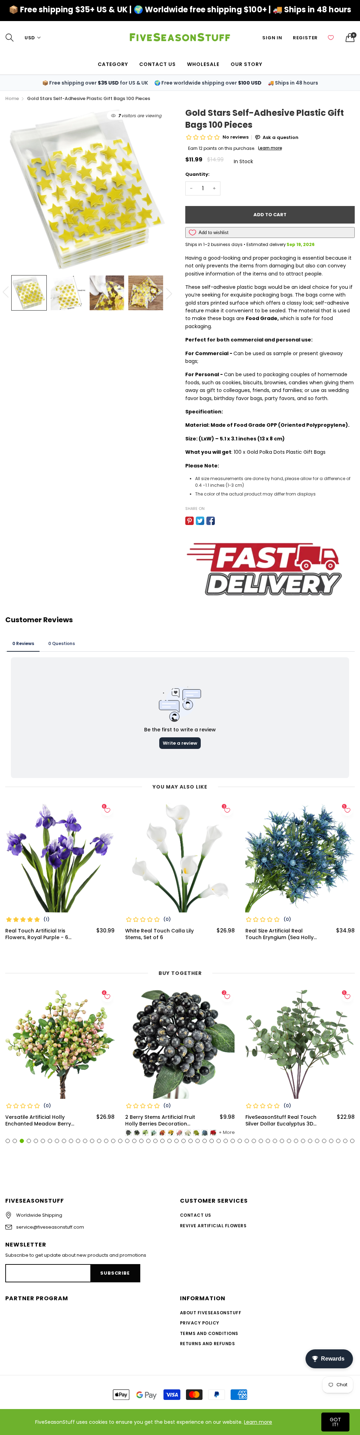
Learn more (258, 1422)
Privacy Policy (199, 1323)
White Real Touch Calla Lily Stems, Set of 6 (159, 934)
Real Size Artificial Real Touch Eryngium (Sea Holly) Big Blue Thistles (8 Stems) (280, 934)
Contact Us (195, 1215)
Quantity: (197, 174)
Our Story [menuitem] (246, 64)
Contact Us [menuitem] (157, 64)
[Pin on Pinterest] (189, 521)
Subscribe (114, 1273)
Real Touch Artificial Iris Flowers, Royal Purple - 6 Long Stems (36, 934)
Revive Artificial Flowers (213, 1226)
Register (305, 37)
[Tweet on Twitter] (200, 521)
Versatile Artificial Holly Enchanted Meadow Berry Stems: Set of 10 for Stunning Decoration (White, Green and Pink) (41, 1121)
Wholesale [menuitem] (203, 64)
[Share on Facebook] (210, 521)
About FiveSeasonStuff (210, 1313)
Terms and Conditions (209, 1333)
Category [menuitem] (113, 64)
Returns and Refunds (207, 1344)
